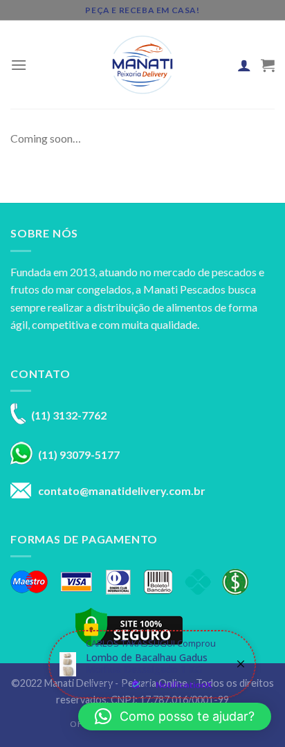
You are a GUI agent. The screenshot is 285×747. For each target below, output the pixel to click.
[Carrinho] (268, 65)
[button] (174, 716)
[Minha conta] (244, 65)
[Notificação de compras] (152, 664)
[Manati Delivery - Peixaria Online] (142, 65)
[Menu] (18, 65)
